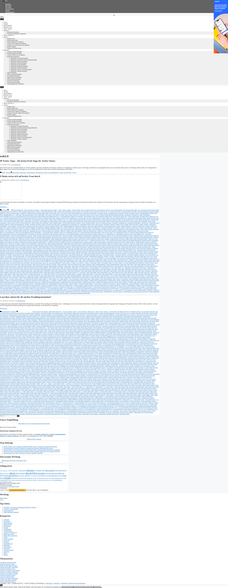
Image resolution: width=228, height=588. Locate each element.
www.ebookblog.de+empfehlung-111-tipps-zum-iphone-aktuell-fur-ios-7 (97, 407)
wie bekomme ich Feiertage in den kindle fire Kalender (36, 287)
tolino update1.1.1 (100, 396)
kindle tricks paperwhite (27, 359)
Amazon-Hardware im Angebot (16, 55)
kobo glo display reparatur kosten (93, 248)
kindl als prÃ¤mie (57, 237)
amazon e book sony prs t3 (101, 211)
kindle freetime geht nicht (89, 243)
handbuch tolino (132, 231)
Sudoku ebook (21, 382)
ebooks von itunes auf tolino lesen (50, 224)
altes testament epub (57, 313)
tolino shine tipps (129, 272)
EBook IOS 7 (43, 327)
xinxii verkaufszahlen (140, 290)
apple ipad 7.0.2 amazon (60, 213)
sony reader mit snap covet (131, 258)
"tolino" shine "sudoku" (65, 210)
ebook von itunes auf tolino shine (33, 332)
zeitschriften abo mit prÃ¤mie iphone (122, 412)
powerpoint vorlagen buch (127, 372)
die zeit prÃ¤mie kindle (63, 324)
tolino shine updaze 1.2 (19, 275)
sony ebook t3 (138, 379)
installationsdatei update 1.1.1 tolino (70, 347)
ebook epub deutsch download (148, 326)
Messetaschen (45, 253)
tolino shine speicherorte (97, 390)
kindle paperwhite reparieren (63, 247)
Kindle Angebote (8, 539)
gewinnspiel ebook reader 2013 (78, 340)
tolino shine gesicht (72, 388)
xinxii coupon (123, 411)
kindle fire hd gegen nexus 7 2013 (99, 240)
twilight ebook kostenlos (41, 399)
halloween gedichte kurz (89, 231)
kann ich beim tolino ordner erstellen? (14, 350)
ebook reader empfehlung (58, 329)
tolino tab (86, 395)
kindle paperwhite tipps (94, 247)
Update (35, 480)
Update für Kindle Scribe (14, 48)
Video (5, 553)
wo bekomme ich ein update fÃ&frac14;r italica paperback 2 (30, 288)
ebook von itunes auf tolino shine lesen (54, 332)
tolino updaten (95, 279)
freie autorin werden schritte (142, 337)
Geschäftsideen (8, 531)
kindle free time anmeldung (28, 243)
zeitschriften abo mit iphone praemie (54, 291)
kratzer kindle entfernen (145, 363)
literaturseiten (114, 364)
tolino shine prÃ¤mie (15, 272)
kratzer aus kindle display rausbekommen (108, 363)
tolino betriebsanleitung (113, 264)
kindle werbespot (37, 248)
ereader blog (63, 335)
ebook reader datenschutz (91, 221)
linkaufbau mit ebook (90, 364)
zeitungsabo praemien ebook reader (80, 293)
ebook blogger (31, 172)
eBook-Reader (8, 25)
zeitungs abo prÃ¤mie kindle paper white (21, 293)
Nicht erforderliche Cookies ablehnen (83, 587)
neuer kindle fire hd (119, 367)
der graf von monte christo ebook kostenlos (28, 323)
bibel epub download (28, 215)
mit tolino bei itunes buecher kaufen (70, 253)
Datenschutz (48, 583)
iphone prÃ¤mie (128, 234)
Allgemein (6, 519)
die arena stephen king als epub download (120, 323)
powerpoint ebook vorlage (60, 255)
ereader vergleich (95, 335)
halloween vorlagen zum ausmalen (107, 231)
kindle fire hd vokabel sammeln (28, 242)
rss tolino (111, 256)
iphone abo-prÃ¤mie (41, 348)
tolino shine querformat (83, 390)
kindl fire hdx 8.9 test (107, 237)
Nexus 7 (103, 369)
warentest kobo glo (67, 403)
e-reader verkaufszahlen (24, 326)
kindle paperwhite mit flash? (30, 247)
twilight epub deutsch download (105, 282)
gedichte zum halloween (146, 227)
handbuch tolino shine (27, 343)
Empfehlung (7, 526)
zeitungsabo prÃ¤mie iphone (90, 414)
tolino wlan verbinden (15, 398)
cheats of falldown (33, 321)
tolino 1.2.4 (75, 263)
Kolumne (13, 311)
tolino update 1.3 (43, 279)
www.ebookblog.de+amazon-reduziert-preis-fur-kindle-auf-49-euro (95, 406)
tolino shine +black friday (64, 267)
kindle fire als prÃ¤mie (11, 240)
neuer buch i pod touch (121, 253)
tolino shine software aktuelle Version (32, 272)
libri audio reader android (93, 250)
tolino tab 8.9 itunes (33, 277)
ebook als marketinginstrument (45, 326)
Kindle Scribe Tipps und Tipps (8, 565)
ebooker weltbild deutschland (98, 332)
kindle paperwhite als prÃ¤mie (97, 245)
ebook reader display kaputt (106, 221)
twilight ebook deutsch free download (10, 282)
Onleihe (10, 255)
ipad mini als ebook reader (17, 348)
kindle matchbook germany (41, 355)
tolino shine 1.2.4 (96, 267)
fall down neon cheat (33, 226)
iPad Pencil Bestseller (13, 80)
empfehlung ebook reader (87, 224)
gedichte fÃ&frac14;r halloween (16, 227)
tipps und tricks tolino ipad (151, 261)
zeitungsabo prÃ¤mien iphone (60, 293)
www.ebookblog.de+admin (55, 288)
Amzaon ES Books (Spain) (7, 575)
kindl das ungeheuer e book (70, 237)
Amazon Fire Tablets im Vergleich (16, 43)
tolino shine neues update (110, 271)
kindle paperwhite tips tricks (129, 247)
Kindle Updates (11, 46)
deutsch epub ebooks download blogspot (52, 323)
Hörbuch (6, 30)
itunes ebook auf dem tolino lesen (52, 235)
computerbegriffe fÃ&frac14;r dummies (71, 216)
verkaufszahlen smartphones (83, 401)
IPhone (2, 478)
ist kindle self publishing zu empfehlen (71, 348)
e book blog (50, 473)
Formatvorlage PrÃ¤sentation (125, 337)
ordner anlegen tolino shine (39, 371)
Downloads (7, 521)
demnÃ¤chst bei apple (142, 321)
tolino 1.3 (82, 263)
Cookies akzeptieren (67, 587)
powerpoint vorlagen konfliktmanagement (27, 374)
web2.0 (74, 172)
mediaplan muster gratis (129, 251)
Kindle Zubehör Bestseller (14, 53)
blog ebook (48, 215)
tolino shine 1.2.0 (86, 267)
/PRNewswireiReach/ (17, 210)
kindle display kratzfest (103, 239)
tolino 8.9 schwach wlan (7, 264)
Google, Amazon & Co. (10, 532)
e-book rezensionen (11, 326)
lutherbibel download (81, 251)
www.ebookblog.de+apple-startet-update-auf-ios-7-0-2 (25, 407)
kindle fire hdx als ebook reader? (83, 242)
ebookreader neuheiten (127, 332)
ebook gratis (34, 327)
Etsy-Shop (8, 7)
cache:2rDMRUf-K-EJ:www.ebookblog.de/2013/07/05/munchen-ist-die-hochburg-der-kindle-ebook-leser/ (30, 216)
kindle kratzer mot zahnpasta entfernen (147, 243)
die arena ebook (60, 218)
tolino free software (11, 266)
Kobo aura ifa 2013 (140, 359)
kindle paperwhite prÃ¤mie (46, 247)
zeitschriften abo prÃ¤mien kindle (143, 412)
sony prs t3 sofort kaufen (13, 380)
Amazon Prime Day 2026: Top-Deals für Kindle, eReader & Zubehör (23, 453)
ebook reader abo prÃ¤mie (139, 327)
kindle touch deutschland (38, 478)
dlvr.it (106, 324)
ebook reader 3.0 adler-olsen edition (14, 221)
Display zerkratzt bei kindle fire (95, 324)
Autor (43, 470)
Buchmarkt (128, 215)
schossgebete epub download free (142, 377)
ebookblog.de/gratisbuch (134, 223)
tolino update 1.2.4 (151, 277)
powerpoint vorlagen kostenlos (135, 255)
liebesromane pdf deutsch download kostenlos (70, 364)
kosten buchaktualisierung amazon (51, 363)
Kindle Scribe (23, 478)
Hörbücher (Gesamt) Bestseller (19, 58)
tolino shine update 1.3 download (92, 274)
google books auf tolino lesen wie (149, 340)
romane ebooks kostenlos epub (117, 377)
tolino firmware (61, 385)
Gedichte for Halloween (107, 227)
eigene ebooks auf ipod (119, 334)
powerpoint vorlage (108, 255)
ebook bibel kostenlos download (85, 326)
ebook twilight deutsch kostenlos (72, 223)
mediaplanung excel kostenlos (14, 253)
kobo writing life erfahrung (144, 248)
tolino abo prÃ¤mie (26, 264)
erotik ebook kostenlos (137, 335)
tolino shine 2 (143, 267)
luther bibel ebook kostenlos (41, 251)
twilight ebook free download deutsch (71, 282)
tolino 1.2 (68, 263)
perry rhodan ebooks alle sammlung (72, 371)
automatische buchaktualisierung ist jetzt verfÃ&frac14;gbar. (78, 318)
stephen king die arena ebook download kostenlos (88, 380)
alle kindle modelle (46, 313)
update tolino (118, 399)
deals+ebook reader (133, 216)
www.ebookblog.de (53, 406)
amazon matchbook (143, 211)
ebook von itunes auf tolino (103, 223)
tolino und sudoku (132, 277)
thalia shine (82, 261)
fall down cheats (21, 226)
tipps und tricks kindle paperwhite (133, 261)
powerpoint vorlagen (120, 255)
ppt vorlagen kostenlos (92, 374)
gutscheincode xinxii (35, 231)
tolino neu (127, 266)
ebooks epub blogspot (21, 334)
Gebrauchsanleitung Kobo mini (9, 339)
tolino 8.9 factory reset (151, 263)
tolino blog (123, 264)
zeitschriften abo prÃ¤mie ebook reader (92, 291)
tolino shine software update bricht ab (54, 272)
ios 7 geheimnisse (108, 234)
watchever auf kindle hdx (65, 285)
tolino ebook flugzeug (140, 264)
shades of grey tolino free (100, 379)
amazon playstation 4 (92, 315)
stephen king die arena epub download (34, 259)
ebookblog (115, 223)
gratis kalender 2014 (119, 229)
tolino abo (17, 264)
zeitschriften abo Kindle (105, 412)
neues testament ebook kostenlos (40, 369)
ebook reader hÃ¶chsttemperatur (86, 329)
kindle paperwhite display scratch (50, 356)
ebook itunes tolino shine (54, 327)
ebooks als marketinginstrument (143, 332)
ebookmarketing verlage (113, 332)
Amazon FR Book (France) (7, 581)
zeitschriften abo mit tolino (72, 291)
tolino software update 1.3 (139, 275)
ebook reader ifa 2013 (102, 329)
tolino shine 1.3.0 (119, 267)
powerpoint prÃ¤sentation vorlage (15, 372)
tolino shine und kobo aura (112, 390)
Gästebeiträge (7, 529)
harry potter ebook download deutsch (71, 343)
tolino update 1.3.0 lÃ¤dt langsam (69, 279)
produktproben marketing (96, 256)
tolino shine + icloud (69, 387)
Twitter (61, 172)
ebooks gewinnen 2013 (34, 334)
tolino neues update (136, 385)
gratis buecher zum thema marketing (34, 342)
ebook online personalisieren (143, 219)
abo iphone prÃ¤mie (90, 210)
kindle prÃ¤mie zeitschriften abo (118, 358)
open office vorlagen (131, 369)
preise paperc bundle (34, 375)
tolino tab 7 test (6, 277)
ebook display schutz (46, 219)
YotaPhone (149, 290)
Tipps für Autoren (9, 550)
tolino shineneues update (76, 395)
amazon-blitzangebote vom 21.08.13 (125, 315)
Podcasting (7, 548)
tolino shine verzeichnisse (41, 395)
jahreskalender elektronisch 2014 (101, 235)
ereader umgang (143, 224)
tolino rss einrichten (29, 267)
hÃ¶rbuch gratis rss (78, 342)
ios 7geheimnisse (118, 234)
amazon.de (23, 213)
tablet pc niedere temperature (60, 382)
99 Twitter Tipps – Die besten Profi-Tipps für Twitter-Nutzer (27, 161)
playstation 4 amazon (106, 371)
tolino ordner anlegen (152, 266)
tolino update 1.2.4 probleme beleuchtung (26, 279)
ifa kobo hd (34, 347)
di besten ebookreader (49, 218)
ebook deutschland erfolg (132, 326)
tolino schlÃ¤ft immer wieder (47, 387)
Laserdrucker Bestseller (13, 82)
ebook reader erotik (71, 329)
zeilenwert (156, 290)
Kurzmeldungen (9, 12)
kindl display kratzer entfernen (87, 350)
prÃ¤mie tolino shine (18, 256)
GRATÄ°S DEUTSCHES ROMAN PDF (47, 229)
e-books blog (6, 473)
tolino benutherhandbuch (99, 264)
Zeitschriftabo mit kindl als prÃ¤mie (87, 412)
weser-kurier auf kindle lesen (12, 287)
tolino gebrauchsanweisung (40, 266)
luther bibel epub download (67, 251)
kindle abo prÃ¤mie (24, 239)
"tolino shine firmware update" (48, 210)
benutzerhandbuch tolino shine (121, 318)
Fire (32, 475)
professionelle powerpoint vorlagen (130, 375)
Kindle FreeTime (41, 243)
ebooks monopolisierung (17, 224)
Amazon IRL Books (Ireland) (8, 580)
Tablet (84, 259)
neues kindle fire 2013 (24, 369)
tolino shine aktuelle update (136, 387)
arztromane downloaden (89, 213)
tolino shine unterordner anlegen (144, 390)
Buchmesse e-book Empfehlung (141, 215)
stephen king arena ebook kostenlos (63, 380)
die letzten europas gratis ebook (47, 324)
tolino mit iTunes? (108, 266)
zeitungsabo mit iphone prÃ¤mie (53, 414)
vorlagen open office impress (148, 283)
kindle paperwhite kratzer (136, 245)
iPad (64, 476)
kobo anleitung (47, 248)
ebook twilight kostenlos (88, 223)
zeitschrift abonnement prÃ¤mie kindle (33, 291)
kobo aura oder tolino (26, 361)
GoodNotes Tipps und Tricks (8, 562)
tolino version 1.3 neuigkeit (120, 279)
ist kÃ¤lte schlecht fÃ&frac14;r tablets (21, 235)
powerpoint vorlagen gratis (7, 374)
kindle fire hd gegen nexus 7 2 (80, 240)
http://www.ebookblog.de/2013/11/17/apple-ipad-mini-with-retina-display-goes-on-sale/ (84, 232)
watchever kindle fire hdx (101, 285)
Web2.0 (8, 172)
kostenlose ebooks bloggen (69, 363)
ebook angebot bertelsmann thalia (136, 218)
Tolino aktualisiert (97, 383)
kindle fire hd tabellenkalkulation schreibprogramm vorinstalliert (140, 240)
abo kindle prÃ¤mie (135, 311)
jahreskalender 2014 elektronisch (82, 235)
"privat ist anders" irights (69, 311)
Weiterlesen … (4, 207)
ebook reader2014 (26, 223)
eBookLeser (145, 223)
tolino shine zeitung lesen (47, 275)
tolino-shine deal (27, 398)
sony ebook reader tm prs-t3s (54, 258)
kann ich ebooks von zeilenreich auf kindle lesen (19, 237)
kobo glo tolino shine (89, 361)
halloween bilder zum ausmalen (50, 231)
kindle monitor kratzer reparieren (59, 355)
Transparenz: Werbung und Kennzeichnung (73, 583)
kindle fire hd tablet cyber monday (9, 242)
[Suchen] (18, 416)
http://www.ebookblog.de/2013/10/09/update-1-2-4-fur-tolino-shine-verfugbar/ (37, 232)
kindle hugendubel (132, 353)
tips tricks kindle (4, 263)
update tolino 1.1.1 (127, 399)
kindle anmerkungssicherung (59, 239)
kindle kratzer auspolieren (11, 355)
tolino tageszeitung (121, 395)
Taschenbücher (9, 9)
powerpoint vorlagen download (144, 372)
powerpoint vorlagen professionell (67, 374)
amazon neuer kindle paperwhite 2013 (75, 315)
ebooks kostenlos (59, 334)
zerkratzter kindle (124, 414)
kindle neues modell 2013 (76, 355)
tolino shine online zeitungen (142, 271)
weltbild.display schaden (133, 285)
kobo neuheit (121, 248)
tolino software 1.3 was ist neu (109, 275)
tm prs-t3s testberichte (55, 263)
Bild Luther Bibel (40, 215)
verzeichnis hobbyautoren (85, 283)
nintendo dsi (3, 255)
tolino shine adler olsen (26, 269)
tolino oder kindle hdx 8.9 (138, 266)
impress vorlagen (98, 234)
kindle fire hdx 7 (42, 242)
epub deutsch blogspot (133, 334)
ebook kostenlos (97, 327)
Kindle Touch (30, 478)
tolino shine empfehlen (124, 269)
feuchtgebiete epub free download (70, 337)
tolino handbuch (53, 266)
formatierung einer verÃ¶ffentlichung (105, 337)
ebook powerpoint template (123, 327)
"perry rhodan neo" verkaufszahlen (17, 470)
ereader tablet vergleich (83, 335)
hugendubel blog (148, 345)
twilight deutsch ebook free (86, 398)
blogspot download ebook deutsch (80, 319)
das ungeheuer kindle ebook (104, 216)
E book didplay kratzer (132, 324)
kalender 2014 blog (138, 235)
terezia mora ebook (154, 259)
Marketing (46, 478)
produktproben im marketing (66, 375)
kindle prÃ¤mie (103, 358)
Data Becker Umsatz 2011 (120, 216)
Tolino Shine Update (9, 274)
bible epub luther (17, 319)
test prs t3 (27, 261)
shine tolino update (113, 379)
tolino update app (75, 396)
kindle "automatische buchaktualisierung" (141, 237)
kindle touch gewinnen (144, 358)
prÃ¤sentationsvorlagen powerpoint (78, 256)
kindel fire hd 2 (57, 350)
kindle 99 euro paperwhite (10, 239)
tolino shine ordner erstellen (56, 390)
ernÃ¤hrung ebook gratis (123, 335)
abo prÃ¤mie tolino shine (130, 210)
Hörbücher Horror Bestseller (19, 63)
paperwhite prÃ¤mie (18, 255)
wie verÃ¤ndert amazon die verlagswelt (137, 404)
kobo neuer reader (101, 361)
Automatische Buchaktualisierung (132, 316)
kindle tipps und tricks (25, 248)
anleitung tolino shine (43, 213)
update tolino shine (139, 399)
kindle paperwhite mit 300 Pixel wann (10, 247)
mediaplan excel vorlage (115, 251)
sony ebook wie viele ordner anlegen (73, 258)
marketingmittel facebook (97, 366)
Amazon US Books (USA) (7, 569)
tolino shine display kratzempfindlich (89, 269)
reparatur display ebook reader (78, 377)
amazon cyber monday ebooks (84, 211)
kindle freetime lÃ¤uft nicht (105, 243)
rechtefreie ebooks (64, 377)
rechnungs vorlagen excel (51, 377)
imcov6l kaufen (88, 234)
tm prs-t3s (45, 263)
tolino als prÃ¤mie (51, 264)
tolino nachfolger (119, 266)
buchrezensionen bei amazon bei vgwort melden (13, 321)
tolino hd (60, 266)
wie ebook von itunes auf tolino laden (62, 287)
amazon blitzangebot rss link (48, 211)
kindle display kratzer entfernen (87, 239)
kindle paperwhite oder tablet (102, 356)
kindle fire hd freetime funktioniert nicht (60, 240)
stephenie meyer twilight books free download (138, 380)
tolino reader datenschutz (16, 267)
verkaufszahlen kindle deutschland (58, 283)
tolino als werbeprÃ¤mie (75, 264)
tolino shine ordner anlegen (40, 390)
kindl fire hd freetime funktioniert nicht (90, 237)
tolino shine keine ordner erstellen (120, 388)
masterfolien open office (111, 366)
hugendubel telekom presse (75, 234)
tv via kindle (52, 280)
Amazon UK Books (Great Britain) (10, 570)
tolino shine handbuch (74, 271)
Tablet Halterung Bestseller (11, 512)
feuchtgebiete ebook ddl (53, 337)
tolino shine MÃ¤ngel (136, 388)
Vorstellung (23, 403)
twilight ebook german (88, 282)
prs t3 (12, 377)
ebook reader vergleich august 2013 (58, 331)
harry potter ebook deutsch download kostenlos (47, 343)
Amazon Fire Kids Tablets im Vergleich (18, 45)
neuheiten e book (54, 369)
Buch (64, 470)
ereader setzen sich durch (132, 224)
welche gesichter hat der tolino (138, 403)
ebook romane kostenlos (75, 331)
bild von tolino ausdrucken (29, 319)
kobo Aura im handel (13, 361)
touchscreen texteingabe (18, 280)
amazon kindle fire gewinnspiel (139, 313)
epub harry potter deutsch (7, 335)
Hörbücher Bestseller (13, 32)
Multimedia (78, 367)
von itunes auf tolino (134, 401)
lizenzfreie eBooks (15, 251)
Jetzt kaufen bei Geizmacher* (17, 490)
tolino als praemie (62, 264)
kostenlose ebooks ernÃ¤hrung (23, 250)
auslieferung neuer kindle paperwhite (112, 316)
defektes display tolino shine (128, 321)
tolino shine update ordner (130, 393)
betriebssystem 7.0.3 (9, 215)
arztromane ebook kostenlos (116, 213)
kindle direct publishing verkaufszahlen (133, 351)
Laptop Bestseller (8, 510)
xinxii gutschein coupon (144, 411)
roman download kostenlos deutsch (98, 377)
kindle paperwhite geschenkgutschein (117, 245)
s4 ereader (129, 377)
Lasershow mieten (30, 364)
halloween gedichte (76, 231)
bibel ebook (134, 318)
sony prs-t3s (120, 258)
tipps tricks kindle (138, 382)
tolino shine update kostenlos (94, 393)
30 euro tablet (76, 210)
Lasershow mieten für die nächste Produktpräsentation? (25, 297)
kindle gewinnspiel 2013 (105, 353)
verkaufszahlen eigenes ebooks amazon (43, 401)
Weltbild (150, 403)
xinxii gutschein (128, 290)
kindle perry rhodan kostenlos (90, 358)
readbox (106, 256)
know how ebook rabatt (72, 359)
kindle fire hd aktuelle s (42, 240)
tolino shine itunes (97, 271)
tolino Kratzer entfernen (96, 266)
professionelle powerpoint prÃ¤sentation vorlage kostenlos (102, 375)
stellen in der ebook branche (45, 380)
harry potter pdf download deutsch (92, 343)
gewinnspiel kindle (93, 340)
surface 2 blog (78, 259)
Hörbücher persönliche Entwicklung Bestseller (24, 60)
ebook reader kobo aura (115, 329)
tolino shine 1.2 (76, 267)
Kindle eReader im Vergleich (15, 42)
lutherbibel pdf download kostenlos (98, 251)
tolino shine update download (135, 274)
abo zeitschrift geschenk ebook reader (148, 210)
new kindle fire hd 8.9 (66, 369)
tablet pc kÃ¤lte (107, 259)
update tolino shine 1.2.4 (10, 283)
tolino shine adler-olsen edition (42, 269)
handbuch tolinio (122, 231)
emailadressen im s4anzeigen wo (70, 224)
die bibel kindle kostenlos (140, 323)
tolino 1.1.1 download (54, 383)
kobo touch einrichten (19, 363)
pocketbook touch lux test (120, 371)
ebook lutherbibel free (128, 219)
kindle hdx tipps (118, 243)
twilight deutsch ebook (114, 280)
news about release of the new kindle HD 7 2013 (87, 369)
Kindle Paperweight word (110, 355)
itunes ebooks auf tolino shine (133, 348)
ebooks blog (11, 334)
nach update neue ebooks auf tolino (91, 253)
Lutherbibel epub (64, 366)
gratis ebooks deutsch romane (83, 229)
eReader (112, 224)
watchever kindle (88, 285)
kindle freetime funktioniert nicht (72, 243)
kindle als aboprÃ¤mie (26, 351)
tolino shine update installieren (76, 393)
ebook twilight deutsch (55, 223)
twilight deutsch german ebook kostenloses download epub (110, 398)
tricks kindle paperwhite (52, 398)
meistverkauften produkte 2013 (32, 253)
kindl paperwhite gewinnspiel (105, 350)
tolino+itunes (155, 279)
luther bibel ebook (152, 364)
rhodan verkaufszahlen (16, 480)
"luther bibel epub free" (55, 311)
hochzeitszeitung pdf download (148, 343)
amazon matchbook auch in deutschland (52, 315)
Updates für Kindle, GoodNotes (9, 567)
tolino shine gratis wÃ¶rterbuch (42, 271)
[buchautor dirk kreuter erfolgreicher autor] (14, 460)
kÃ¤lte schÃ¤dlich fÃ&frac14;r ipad (121, 235)
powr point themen (150, 255)
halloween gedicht (65, 231)
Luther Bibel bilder (26, 251)
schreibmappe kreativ (6, 379)
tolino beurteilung (15, 385)
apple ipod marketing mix (75, 213)
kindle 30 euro (142, 350)
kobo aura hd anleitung (108, 359)
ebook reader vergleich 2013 (39, 331)
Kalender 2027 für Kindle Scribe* (9, 486)
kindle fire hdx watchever (143, 242)
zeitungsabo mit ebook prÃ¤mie (35, 414)
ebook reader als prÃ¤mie (31, 221)
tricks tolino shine (43, 280)
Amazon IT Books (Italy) (7, 577)
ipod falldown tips (139, 234)
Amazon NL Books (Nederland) (9, 578)
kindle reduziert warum (12, 248)
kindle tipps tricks (133, 358)
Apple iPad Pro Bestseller (14, 77)
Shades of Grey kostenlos (85, 379)
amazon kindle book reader (129, 211)
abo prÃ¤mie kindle (116, 210)
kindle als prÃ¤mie (36, 239)
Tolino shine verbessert (33, 275)
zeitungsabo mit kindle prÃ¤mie (43, 293)
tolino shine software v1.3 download (75, 272)
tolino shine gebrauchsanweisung (23, 271)
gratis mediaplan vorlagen (132, 229)
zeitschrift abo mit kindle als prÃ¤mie (10, 291)
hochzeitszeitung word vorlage (26, 345)
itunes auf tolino (37, 235)
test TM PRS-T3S (46, 261)
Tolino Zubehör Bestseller (14, 74)
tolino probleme (23, 387)
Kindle (5, 37)
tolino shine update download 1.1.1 (40, 393)
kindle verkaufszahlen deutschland (44, 359)
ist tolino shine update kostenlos (92, 348)
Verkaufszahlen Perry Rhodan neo (44, 480)
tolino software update (124, 275)
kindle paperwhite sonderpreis (136, 356)
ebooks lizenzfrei (5, 224)
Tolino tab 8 (15, 277)
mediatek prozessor (5, 367)
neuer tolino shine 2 (133, 253)
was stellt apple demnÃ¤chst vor (116, 403)
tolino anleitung (86, 264)
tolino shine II (95, 388)
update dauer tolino (142, 282)
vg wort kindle (124, 401)
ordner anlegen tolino (25, 371)
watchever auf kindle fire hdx (49, 285)
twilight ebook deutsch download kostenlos (147, 280)
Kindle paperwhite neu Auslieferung (70, 356)
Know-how (7, 540)
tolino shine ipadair (86, 271)
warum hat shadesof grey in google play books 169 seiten (90, 403)
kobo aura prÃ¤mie (54, 361)
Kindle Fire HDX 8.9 (54, 242)
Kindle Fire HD (46, 353)
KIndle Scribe (11, 38)
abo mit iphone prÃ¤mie (103, 210)
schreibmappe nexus (18, 379)
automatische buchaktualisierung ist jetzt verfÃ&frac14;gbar (43, 318)
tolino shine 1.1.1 (81, 387)
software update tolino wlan (142, 256)
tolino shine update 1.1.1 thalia (78, 391)
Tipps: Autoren (8, 29)
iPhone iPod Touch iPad (10, 535)
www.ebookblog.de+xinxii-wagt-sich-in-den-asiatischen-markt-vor (49, 290)
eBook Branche (5, 311)
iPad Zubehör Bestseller (14, 79)
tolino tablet (67, 277)
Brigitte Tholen (64, 215)
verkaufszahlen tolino (98, 401)
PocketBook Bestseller (13, 76)
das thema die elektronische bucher (64, 321)
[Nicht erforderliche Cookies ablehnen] (101, 587)
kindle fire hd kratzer (116, 240)
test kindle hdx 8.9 (18, 261)
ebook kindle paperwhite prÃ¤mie (111, 219)
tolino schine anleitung (42, 267)
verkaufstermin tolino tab (41, 283)
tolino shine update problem (146, 393)
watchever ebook (78, 285)
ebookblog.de (39, 172)
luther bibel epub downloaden (34, 366)
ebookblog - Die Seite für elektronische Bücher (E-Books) (20, 507)
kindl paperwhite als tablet (121, 237)
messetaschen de (54, 253)
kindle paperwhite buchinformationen (29, 356)
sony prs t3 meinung (110, 258)
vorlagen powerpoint (6, 285)
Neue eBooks (7, 547)
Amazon (37, 211)
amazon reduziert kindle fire (107, 315)
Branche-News (8, 27)
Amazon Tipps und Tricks (7, 564)
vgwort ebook (97, 283)
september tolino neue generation (124, 256)
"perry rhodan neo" (4, 470)
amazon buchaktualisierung (106, 313)
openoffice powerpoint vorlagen (9, 371)
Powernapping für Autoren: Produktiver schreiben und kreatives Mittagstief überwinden (28, 448)
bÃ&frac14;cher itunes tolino (104, 318)
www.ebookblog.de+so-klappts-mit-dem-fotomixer (97, 409)
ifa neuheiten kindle (43, 347)
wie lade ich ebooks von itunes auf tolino (85, 404)
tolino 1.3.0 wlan (113, 263)
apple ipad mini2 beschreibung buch (57, 316)
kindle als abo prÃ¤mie (12, 351)
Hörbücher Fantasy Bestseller (19, 61)
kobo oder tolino (119, 361)
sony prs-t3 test (24, 380)
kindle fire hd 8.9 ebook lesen (26, 240)
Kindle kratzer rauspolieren (7, 245)
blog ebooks (15, 172)
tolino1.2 (2, 280)
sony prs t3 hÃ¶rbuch (98, 258)
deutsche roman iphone (70, 323)
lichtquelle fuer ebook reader (109, 250)
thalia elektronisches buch (71, 261)
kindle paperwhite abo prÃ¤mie (79, 245)
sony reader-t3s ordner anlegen (148, 258)
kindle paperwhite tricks (144, 247)
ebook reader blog (30, 329)
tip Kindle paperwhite (127, 382)
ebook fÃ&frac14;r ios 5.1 (60, 219)
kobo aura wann (64, 361)
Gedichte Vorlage (120, 227)
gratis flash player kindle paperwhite (102, 229)
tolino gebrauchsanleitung (24, 266)
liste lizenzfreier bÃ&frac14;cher (127, 250)
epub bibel (107, 224)
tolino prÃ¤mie (4, 267)
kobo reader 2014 (131, 248)
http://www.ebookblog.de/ (51, 172)
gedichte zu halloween (132, 227)
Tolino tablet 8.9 (76, 277)
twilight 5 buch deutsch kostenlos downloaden (75, 280)
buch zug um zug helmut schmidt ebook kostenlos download (107, 215)
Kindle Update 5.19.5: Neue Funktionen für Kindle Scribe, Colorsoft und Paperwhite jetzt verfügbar (32, 450)
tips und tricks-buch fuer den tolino (19, 263)
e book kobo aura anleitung (147, 324)
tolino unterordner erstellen (134, 395)
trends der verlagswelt (32, 280)
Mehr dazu (97, 587)
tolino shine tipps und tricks (142, 272)
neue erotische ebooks (107, 253)
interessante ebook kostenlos (89, 347)
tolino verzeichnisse (135, 396)
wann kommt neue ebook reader (36, 403)
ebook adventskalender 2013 (119, 218)
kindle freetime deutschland (55, 243)
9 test (82, 210)
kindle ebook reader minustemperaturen (136, 239)
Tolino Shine (52, 267)
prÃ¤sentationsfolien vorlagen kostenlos (56, 256)
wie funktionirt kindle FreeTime (83, 287)
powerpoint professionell (76, 255)
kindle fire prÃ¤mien (14, 243)
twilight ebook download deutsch (50, 282)
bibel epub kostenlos (5, 319)
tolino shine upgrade (27, 395)
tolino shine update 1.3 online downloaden (114, 274)
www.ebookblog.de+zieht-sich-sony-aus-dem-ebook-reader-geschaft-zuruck (90, 290)
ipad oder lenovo (30, 348)
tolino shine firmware (137, 269)
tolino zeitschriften (134, 279)
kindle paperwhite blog (11, 356)
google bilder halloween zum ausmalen (128, 340)
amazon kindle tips (23, 315)
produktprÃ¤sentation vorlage (49, 375)
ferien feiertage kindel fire (67, 226)
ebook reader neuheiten (129, 329)
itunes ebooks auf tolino (117, 348)
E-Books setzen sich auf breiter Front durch (20, 176)
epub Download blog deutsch (148, 334)
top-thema (4, 210)
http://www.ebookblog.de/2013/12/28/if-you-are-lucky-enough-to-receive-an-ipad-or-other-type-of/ (39, 234)
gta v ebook (8, 231)
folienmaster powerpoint (87, 337)
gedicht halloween (126, 226)
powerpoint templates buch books (92, 255)
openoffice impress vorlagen (146, 369)
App (35, 470)
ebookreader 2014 (154, 223)
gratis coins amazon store (67, 229)
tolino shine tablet (91, 272)
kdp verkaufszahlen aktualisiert (42, 237)
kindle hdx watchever (129, 243)
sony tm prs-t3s (4, 259)
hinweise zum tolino (143, 231)
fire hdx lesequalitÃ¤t (81, 226)
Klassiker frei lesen (59, 359)
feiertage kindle (55, 226)
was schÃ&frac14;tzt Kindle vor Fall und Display (26, 285)
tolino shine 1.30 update (131, 267)
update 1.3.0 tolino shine (130, 282)
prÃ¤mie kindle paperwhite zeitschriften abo (134, 374)
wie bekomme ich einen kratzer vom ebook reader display (26, 404)
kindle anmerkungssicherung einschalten (110, 351)
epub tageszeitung (27, 335)
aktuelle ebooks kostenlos (33, 313)
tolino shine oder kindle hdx (126, 271)
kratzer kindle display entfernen (129, 363)
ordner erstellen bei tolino (54, 371)
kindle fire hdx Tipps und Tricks (116, 242)
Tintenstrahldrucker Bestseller (15, 84)
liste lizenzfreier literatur (103, 364)
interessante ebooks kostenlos (105, 347)
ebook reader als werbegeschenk (49, 221)
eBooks (7, 10)
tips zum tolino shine (36, 263)
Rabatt (10, 480)
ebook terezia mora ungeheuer (40, 223)
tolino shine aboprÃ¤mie (121, 387)
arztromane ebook (102, 213)
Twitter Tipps (67, 172)
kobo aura (98, 359)
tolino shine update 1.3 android (73, 274)
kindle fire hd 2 (56, 353)
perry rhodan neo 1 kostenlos (91, 371)
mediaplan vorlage (142, 251)
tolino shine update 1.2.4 (36, 274)
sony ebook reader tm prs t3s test (36, 258)
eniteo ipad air (99, 224)
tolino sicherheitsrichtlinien (74, 275)
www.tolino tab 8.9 (118, 290)
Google (20, 229)
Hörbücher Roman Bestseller (19, 68)
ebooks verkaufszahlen (81, 334)
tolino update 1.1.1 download (12, 396)
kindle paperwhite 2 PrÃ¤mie (61, 245)
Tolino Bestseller (12, 72)
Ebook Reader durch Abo (122, 221)
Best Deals (8, 5)
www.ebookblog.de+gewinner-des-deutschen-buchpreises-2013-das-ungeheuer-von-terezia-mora (91, 288)
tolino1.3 (8, 280)
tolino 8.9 (141, 263)
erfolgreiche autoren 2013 (108, 335)
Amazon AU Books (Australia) (9, 572)
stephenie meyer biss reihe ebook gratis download (59, 259)
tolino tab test (60, 277)
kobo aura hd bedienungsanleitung (125, 359)
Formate (6, 527)
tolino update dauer (85, 279)
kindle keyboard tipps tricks (145, 353)
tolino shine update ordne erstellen (112, 393)
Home (5, 22)
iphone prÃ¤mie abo (54, 348)
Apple (51, 213)
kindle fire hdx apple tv (99, 242)
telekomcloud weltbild (141, 259)
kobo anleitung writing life (87, 359)
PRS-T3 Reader (19, 377)
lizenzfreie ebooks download (138, 364)
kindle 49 (149, 350)
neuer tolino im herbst (152, 367)
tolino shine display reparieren (108, 269)
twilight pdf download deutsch (105, 399)
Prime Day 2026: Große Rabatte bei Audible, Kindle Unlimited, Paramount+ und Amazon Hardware (32, 451)
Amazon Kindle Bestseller (14, 51)
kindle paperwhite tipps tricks (8, 358)
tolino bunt (130, 264)
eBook (108, 218)
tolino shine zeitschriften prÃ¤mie (58, 395)
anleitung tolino (31, 213)
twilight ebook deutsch (127, 280)
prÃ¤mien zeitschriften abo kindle (34, 256)
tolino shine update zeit (150, 274)
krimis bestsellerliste (58, 250)
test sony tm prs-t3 (35, 261)
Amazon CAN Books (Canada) (9, 573)
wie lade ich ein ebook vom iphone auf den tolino (130, 287)
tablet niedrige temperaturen (95, 259)
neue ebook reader (87, 367)
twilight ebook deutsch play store (31, 282)
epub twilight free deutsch (40, 335)
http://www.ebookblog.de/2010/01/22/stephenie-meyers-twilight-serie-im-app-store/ (74, 345)
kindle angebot (46, 239)
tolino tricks (123, 277)
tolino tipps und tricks (113, 277)
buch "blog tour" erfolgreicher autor (79, 215)
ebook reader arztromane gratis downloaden (71, 221)
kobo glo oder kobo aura (110, 248)
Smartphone (24, 480)
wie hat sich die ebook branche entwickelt (104, 287)
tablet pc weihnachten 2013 (120, 259)
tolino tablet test (94, 277)
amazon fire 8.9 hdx (115, 211)
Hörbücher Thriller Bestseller (19, 71)
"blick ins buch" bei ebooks (31, 210)
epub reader (18, 335)
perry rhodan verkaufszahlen (55, 478)
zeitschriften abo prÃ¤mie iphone (113, 291)
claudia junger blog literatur (46, 321)
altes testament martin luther (26, 211)
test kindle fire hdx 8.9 (6, 261)
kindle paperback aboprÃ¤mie (24, 245)
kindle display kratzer (11, 353)
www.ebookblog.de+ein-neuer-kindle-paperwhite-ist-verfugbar (59, 407)
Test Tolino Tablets (57, 261)
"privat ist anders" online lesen (85, 311)
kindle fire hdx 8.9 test (67, 242)
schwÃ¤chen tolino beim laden (33, 379)
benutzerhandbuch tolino (147, 213)
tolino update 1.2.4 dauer (7, 279)
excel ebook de (12, 226)
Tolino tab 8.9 (23, 277)
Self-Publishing (73, 379)
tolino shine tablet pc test (104, 272)
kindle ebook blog (23, 353)
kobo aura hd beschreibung (59, 248)
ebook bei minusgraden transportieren (13, 219)
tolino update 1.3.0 (54, 279)
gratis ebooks (49, 342)
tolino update (141, 277)
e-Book (103, 218)
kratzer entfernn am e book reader (42, 250)
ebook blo (98, 326)
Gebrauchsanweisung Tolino (112, 226)
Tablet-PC (132, 259)
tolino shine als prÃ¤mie (58, 269)
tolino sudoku (151, 275)
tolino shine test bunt (117, 272)
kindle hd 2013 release (119, 353)
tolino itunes (67, 266)
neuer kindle (109, 367)
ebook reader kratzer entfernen (138, 221)
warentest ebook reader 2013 (53, 403)
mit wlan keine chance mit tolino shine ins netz (61, 367)
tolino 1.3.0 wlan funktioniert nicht (128, 263)
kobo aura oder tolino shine (75, 248)
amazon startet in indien (13, 213)
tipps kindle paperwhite (106, 261)
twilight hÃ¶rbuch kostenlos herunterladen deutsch (81, 399)
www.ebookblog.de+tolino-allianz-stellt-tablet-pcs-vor (15, 290)
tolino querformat (33, 387)
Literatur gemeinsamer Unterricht (146, 250)
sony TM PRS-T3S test (15, 259)
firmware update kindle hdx (95, 226)
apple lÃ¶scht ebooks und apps (76, 316)
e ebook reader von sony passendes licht (89, 218)
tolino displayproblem (50, 385)
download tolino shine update (117, 324)
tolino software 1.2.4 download (91, 275)
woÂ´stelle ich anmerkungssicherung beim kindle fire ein (31, 406)
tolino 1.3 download (91, 263)
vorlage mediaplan (134, 283)
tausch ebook (72, 382)
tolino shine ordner (26, 390)
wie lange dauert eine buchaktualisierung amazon (111, 404)
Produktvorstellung (80, 375)
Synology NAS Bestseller (11, 509)
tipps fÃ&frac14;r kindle (93, 261)
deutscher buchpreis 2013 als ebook (32, 218)
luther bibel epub (54, 251)
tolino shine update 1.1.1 (15, 391)
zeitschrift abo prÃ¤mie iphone (45, 412)
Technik (6, 24)
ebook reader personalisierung (145, 329)
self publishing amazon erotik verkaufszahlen (55, 379)
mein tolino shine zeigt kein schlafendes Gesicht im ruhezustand (29, 367)
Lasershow (21, 364)
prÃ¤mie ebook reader (105, 374)
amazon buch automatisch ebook (66, 211)
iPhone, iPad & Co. (9, 35)
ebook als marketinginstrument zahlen (65, 326)
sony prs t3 (88, 258)
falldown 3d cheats (44, 226)
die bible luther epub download (29, 324)
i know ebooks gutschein (23, 347)
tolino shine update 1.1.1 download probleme (56, 391)
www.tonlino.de (114, 411)
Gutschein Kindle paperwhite (20, 231)
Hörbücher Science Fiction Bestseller (21, 69)
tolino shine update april (142, 391)
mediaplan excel (138, 366)
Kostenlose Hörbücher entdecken (16, 33)
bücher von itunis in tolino (131, 213)
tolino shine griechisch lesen (59, 271)
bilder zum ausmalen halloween (47, 319)
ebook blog (23, 172)
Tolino (63, 263)
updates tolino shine (26, 401)
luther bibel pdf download (51, 366)
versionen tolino (73, 283)
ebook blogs (120, 326)
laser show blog (12, 364)
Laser (6, 364)
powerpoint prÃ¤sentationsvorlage (77, 372)
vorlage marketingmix (122, 283)
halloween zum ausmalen (13, 343)
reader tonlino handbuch (37, 377)
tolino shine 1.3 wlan (108, 267)
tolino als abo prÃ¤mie (38, 264)
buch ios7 (103, 319)
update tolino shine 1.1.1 (152, 399)
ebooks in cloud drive (48, 334)
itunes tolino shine (67, 235)
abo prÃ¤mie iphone (19, 313)
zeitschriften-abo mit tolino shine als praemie (135, 291)
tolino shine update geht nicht (59, 393)
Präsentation (24, 375)
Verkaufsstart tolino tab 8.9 (25, 283)
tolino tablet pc (85, 277)
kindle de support (72, 239)
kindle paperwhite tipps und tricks (110, 247)
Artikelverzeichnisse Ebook (93, 316)
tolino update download (87, 396)
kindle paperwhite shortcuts (79, 247)
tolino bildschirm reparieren (28, 385)
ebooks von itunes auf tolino (33, 224)
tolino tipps (103, 277)
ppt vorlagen (8, 256)
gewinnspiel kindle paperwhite (108, 340)
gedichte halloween (19, 340)
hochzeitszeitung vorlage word (8, 345)
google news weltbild (29, 229)
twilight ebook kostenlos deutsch (57, 399)
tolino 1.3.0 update (102, 263)
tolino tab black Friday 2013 (47, 277)
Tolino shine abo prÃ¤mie (12, 269)
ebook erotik (3, 327)
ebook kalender (96, 219)
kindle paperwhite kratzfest (151, 245)
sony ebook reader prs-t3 (20, 258)
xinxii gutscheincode (30, 412)
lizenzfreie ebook (5, 251)
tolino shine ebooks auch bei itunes (43, 388)
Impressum (57, 583)
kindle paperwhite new (87, 356)
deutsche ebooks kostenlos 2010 (13, 218)
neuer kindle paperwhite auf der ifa (135, 367)
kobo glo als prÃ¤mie (76, 361)
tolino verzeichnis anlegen (122, 396)
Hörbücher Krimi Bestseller (18, 64)
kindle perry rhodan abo (74, 358)
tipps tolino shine (119, 261)
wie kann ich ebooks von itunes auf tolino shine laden (58, 404)
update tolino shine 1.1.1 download (10, 401)
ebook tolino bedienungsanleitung (110, 331)
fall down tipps (31, 337)
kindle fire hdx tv (130, 242)
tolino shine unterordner (127, 390)
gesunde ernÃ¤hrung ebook (61, 340)
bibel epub (19, 215)
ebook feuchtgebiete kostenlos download (80, 219)
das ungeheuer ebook (89, 216)
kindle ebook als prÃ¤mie (117, 239)
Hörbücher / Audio (9, 534)
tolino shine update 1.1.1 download (33, 391)
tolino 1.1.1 (44, 383)
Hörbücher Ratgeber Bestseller (19, 66)
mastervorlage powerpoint (126, 366)
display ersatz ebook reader (78, 324)
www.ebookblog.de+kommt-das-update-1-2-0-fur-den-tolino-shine (137, 288)
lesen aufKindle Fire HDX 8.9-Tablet (75, 250)
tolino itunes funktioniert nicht (80, 266)
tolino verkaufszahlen (106, 279)
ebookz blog (108, 334)
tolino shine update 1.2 (22, 274)
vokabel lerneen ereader (108, 283)
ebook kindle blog (67, 327)
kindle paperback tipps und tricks (93, 355)
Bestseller (8, 4)
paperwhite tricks (30, 255)
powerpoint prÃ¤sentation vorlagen (36, 372)
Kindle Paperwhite (12, 40)
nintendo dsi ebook (119, 369)
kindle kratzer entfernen (26, 355)
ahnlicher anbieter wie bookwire (9, 211)
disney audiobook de (71, 218)
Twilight (59, 280)
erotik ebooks (148, 335)
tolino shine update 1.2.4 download (54, 274)
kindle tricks (16, 359)
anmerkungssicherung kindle (23, 316)
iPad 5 (143, 347)
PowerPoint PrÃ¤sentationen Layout (56, 372)
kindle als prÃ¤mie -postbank (52, 351)
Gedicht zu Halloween (138, 226)
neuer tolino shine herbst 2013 (148, 253)
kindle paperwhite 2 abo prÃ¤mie (43, 245)
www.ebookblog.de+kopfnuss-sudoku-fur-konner (69, 409)
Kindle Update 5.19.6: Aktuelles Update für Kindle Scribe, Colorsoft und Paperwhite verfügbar (30, 446)
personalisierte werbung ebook (44, 255)
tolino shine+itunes (60, 275)
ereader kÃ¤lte (120, 224)
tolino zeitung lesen (145, 279)
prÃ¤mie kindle (116, 374)
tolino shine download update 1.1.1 (23, 388)
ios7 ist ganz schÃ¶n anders (133, 347)
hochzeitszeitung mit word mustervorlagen (127, 343)
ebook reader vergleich (13, 223)
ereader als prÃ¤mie (53, 335)
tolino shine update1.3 (6, 275)
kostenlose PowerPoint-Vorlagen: (86, 363)
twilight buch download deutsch (98, 280)
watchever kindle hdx (115, 285)
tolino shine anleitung (72, 269)
